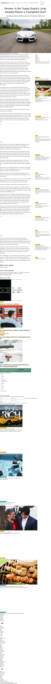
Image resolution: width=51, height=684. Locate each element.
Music (1, 647)
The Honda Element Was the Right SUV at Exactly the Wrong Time (11, 453)
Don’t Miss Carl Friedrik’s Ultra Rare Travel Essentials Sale (10, 478)
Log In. (6, 381)
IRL (0, 629)
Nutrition (1, 663)
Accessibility (2, 679)
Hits (0, 625)
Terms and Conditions (9, 403)
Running (1, 665)
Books (37, 257)
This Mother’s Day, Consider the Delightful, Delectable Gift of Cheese (12, 613)
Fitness (37, 202)
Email (12, 398)
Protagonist (2, 631)
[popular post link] (43, 69)
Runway (1, 653)
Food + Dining (38, 116)
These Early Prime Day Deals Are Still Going (7, 502)
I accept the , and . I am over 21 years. (14, 403)
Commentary (2, 651)
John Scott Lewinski (4, 17)
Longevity (1, 660)
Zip (12, 400)
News (1, 652)
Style (36, 135)
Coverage (1, 628)
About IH (1, 671)
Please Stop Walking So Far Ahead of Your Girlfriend (9, 559)
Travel (1, 639)
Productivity (2, 664)
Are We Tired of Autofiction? (40, 174)
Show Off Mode (3, 427)
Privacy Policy (17, 403)
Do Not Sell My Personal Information (6, 682)
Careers (1, 678)
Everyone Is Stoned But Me (40, 156)
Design (1, 362)
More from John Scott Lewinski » (6, 274)
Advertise (1, 675)
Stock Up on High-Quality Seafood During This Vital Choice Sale (11, 586)
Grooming (37, 77)
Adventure (2, 640)
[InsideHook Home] (5, 3)
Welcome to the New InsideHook (9, 304)
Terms (1, 676)
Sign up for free (21, 369)
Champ (1, 630)
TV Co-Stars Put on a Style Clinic (6, 532)
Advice (1, 658)
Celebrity (1, 650)
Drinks (1, 637)
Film (0, 644)
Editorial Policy (2, 672)
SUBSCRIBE (37, 58)
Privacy (1, 677)
